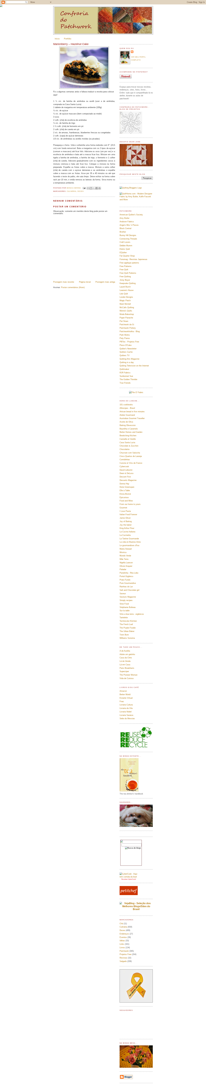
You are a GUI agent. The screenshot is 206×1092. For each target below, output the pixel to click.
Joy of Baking (126, 521)
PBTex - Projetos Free (129, 342)
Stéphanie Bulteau (128, 607)
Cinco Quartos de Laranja (131, 456)
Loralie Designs (126, 297)
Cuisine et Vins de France (131, 463)
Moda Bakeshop (127, 314)
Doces (81, 191)
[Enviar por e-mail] (88, 188)
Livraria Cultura (126, 705)
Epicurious (124, 497)
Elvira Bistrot (125, 494)
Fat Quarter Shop (127, 256)
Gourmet (123, 508)
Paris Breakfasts (127, 668)
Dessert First (125, 477)
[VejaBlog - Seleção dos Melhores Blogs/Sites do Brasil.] (136, 905)
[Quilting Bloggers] (131, 188)
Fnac (122, 701)
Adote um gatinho (127, 654)
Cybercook (124, 466)
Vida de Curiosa (126, 678)
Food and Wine (126, 501)
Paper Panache (126, 318)
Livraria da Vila (126, 708)
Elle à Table (125, 490)
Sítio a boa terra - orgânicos (132, 614)
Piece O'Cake (126, 345)
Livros (122, 947)
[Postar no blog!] (90, 188)
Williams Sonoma (127, 638)
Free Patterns (126, 266)
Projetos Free (125, 954)
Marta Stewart (126, 549)
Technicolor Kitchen (128, 621)
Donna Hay (124, 484)
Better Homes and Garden (131, 432)
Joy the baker (126, 525)
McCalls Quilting (127, 307)
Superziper (124, 671)
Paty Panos (125, 338)
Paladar (123, 569)
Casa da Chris (126, 658)
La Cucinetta (125, 535)
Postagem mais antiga (105, 282)
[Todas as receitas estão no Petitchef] (129, 894)
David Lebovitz (126, 470)
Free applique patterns (129, 263)
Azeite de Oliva (126, 422)
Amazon (123, 691)
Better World (125, 694)
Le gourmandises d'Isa (129, 545)
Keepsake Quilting (128, 283)
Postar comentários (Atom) (73, 287)
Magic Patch (125, 300)
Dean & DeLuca (126, 473)
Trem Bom (124, 635)
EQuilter (123, 252)
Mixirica (123, 552)
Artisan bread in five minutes (132, 411)
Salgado (123, 961)
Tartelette (124, 617)
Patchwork (124, 951)
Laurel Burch (125, 287)
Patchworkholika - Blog (130, 331)
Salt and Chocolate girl (129, 590)
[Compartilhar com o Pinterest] (99, 188)
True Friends (125, 383)
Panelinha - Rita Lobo (129, 573)
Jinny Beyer (125, 280)
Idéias (122, 940)
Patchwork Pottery (128, 328)
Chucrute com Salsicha (130, 453)
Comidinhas (125, 459)
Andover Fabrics (127, 221)
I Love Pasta (125, 511)
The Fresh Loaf (126, 624)
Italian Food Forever (128, 514)
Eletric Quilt (125, 249)
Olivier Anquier (126, 566)
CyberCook (132, 879)
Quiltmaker (124, 369)
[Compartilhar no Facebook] (96, 188)
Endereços (124, 934)
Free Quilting (125, 276)
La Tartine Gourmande (129, 538)
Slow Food (124, 604)
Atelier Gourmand (127, 415)
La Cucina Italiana (127, 532)
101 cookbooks (126, 404)
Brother (123, 232)
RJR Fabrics (125, 372)
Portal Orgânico (126, 576)
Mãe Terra (124, 559)
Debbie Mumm (126, 245)
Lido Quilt (124, 294)
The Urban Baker (127, 631)
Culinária (71, 191)
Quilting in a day (127, 362)
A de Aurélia (125, 651)
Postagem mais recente (63, 282)
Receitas (124, 879)
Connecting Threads (128, 239)
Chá (121, 923)
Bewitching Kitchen (128, 435)
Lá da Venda (125, 661)
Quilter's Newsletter (128, 349)
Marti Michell (125, 304)
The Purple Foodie (128, 628)
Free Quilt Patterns (128, 273)
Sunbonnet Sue (126, 376)
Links (122, 944)
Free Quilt (124, 269)
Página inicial (85, 282)
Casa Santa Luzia (127, 442)
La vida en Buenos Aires (130, 542)
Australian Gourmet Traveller (132, 418)
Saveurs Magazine (128, 597)
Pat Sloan (124, 321)
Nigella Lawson (126, 562)
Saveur (123, 593)
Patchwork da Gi (127, 324)
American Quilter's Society (131, 215)
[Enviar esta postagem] (84, 188)
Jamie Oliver (125, 518)
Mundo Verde (125, 556)
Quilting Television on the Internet (134, 366)
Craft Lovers (125, 242)
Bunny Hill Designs (128, 235)
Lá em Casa (125, 664)
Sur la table (125, 610)
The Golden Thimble (128, 379)
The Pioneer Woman (128, 675)
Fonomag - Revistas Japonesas (133, 259)
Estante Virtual (126, 698)
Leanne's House (126, 290)
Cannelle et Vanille (128, 439)
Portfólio (67, 39)
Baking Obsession (128, 425)
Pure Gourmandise (128, 583)
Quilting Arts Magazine (129, 359)
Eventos (123, 937)
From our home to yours (130, 504)
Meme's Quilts (126, 311)
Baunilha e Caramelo (129, 429)
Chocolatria (124, 449)
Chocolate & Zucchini (129, 446)
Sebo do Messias (127, 718)
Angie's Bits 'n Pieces (129, 225)
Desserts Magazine (128, 480)
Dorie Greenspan (127, 487)
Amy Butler (124, 218)
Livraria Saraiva (126, 715)
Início (57, 39)
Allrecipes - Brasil (127, 408)
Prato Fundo (125, 580)
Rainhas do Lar (126, 586)
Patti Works (125, 335)
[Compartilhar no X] (93, 188)
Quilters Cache (126, 352)
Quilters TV (125, 355)
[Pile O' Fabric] (136, 392)
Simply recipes (126, 600)
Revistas (123, 958)
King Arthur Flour (127, 528)
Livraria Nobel (126, 712)
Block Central (125, 228)
